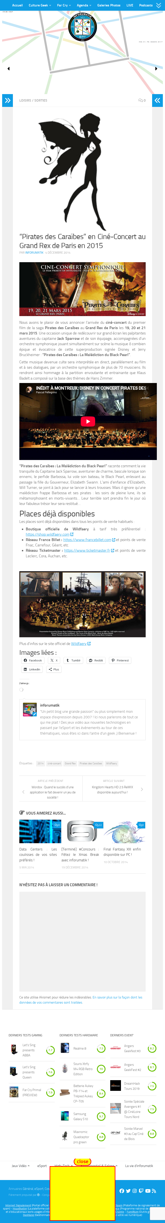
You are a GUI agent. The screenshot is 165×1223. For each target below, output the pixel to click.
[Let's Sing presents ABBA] (14, 1050)
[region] (82, 68)
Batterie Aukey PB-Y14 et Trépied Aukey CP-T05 (83, 1093)
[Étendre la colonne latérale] (7, 100)
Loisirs (25, 100)
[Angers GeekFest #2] (115, 1067)
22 (100, 825)
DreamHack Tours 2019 (132, 1086)
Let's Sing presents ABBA (29, 1050)
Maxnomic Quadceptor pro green (81, 1137)
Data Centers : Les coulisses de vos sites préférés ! (38, 854)
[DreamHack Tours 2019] (115, 1086)
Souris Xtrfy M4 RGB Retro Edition (83, 1069)
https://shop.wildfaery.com (47, 534)
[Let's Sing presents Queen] (14, 1072)
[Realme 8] (65, 1049)
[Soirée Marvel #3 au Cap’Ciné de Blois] (115, 1134)
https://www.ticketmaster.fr (87, 550)
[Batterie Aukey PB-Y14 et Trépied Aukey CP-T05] (65, 1093)
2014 (41, 763)
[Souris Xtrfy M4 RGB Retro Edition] (65, 1069)
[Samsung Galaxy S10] (65, 1117)
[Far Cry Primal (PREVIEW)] (14, 1093)
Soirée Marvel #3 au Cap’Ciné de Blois (134, 1134)
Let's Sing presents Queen (29, 1072)
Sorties (40, 100)
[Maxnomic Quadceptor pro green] (65, 1137)
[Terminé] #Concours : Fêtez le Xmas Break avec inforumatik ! (80, 854)
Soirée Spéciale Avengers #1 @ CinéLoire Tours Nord (134, 1109)
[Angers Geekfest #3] (115, 1049)
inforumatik (34, 252)
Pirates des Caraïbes (91, 763)
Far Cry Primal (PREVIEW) (32, 1092)
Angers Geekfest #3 (132, 1048)
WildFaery (111, 763)
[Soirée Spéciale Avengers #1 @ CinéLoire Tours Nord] (115, 1109)
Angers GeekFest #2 (132, 1067)
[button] (8, 68)
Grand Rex (70, 763)
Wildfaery (79, 643)
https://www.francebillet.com (87, 539)
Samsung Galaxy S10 (80, 1116)
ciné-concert (54, 763)
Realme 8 (79, 1048)
